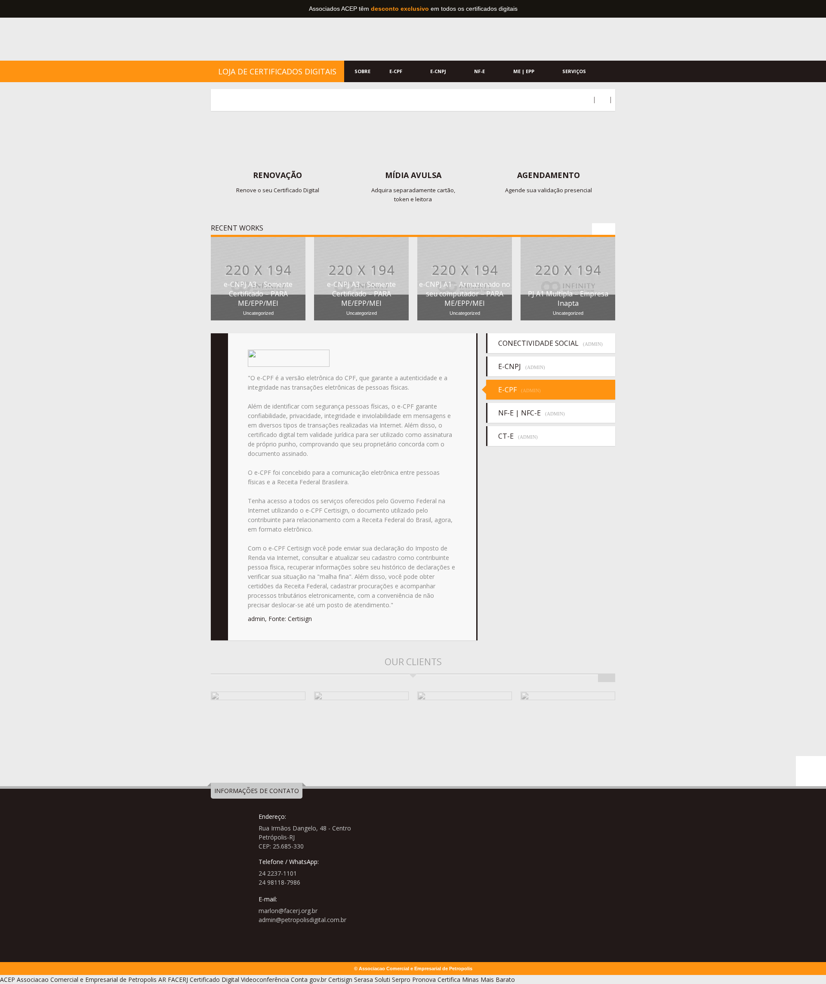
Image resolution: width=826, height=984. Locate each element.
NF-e (480, 71)
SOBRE (362, 71)
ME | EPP (524, 71)
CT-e (518, 436)
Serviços (574, 71)
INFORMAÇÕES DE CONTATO (256, 791)
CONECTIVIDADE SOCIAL (550, 343)
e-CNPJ (438, 71)
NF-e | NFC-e (531, 413)
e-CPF (396, 71)
